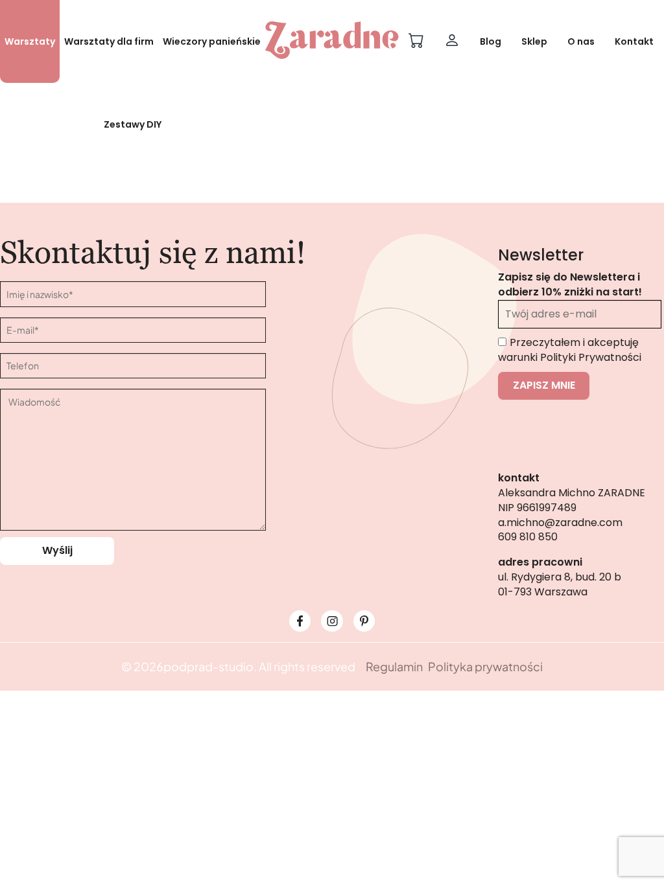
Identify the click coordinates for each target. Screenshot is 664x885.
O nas (581, 41)
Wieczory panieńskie (212, 41)
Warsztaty (30, 41)
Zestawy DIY (132, 124)
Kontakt (634, 41)
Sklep (534, 41)
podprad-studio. (210, 666)
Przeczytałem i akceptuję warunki (569, 350)
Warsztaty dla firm (109, 41)
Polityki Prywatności (590, 357)
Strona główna (280, 209)
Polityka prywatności (485, 666)
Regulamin (394, 666)
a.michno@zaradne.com (560, 522)
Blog (490, 41)
